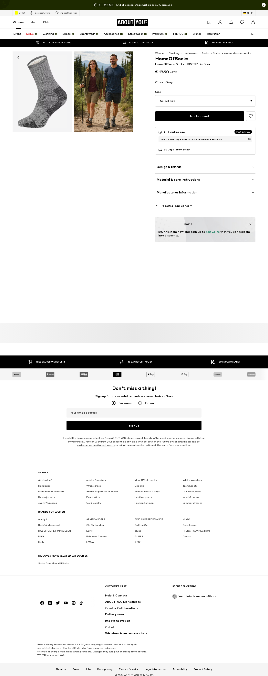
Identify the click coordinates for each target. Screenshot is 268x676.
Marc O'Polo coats (146, 480)
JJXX (137, 542)
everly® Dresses (47, 502)
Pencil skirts (93, 497)
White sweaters (192, 480)
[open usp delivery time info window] (249, 139)
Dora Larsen (190, 525)
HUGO (186, 519)
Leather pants (143, 497)
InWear (90, 542)
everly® (42, 519)
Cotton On (141, 525)
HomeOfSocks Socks (237, 53)
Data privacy (105, 669)
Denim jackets (46, 497)
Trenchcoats (190, 485)
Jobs (88, 669)
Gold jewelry (93, 502)
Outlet (22, 13)
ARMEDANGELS (95, 519)
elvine (138, 530)
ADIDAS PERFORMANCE (149, 519)
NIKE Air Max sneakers (51, 491)
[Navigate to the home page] (59, 588)
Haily (41, 542)
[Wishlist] (242, 22)
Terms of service (129, 669)
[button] (205, 101)
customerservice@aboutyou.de (96, 445)
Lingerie (139, 485)
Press (76, 669)
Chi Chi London (95, 525)
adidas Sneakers (96, 480)
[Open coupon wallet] (209, 22)
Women (18, 22)
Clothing (174, 53)
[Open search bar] (251, 34)
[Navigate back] (18, 57)
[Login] (220, 22)
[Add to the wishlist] (250, 116)
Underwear (191, 53)
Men (33, 22)
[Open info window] (264, 5)
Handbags (44, 485)
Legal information (155, 669)
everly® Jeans (191, 497)
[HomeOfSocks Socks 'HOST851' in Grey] (103, 91)
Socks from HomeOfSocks (53, 563)
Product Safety (203, 669)
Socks (205, 53)
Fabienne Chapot (96, 536)
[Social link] (42, 603)
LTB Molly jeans (192, 491)
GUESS (139, 536)
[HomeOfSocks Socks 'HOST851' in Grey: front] (42, 91)
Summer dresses (192, 502)
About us (61, 669)
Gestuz (187, 536)
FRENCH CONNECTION (196, 530)
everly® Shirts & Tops (147, 491)
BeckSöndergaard (49, 525)
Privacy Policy (76, 441)
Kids (46, 22)
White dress (93, 485)
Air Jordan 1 (45, 480)
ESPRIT (90, 530)
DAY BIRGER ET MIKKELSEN (54, 530)
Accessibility (180, 669)
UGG (41, 536)
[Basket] (253, 22)
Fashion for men (144, 502)
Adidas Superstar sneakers (102, 491)
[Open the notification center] (231, 22)
